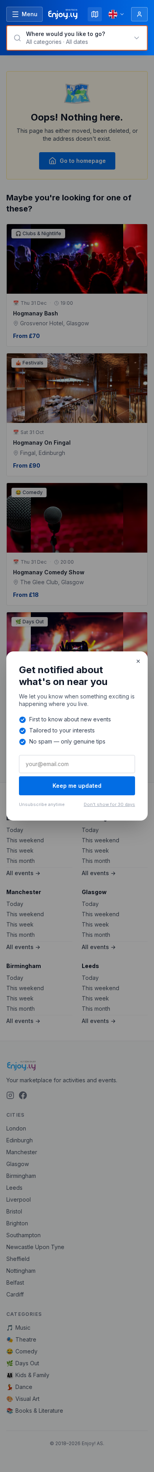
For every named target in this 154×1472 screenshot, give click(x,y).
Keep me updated (77, 785)
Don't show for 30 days (109, 804)
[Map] (95, 14)
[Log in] (139, 14)
